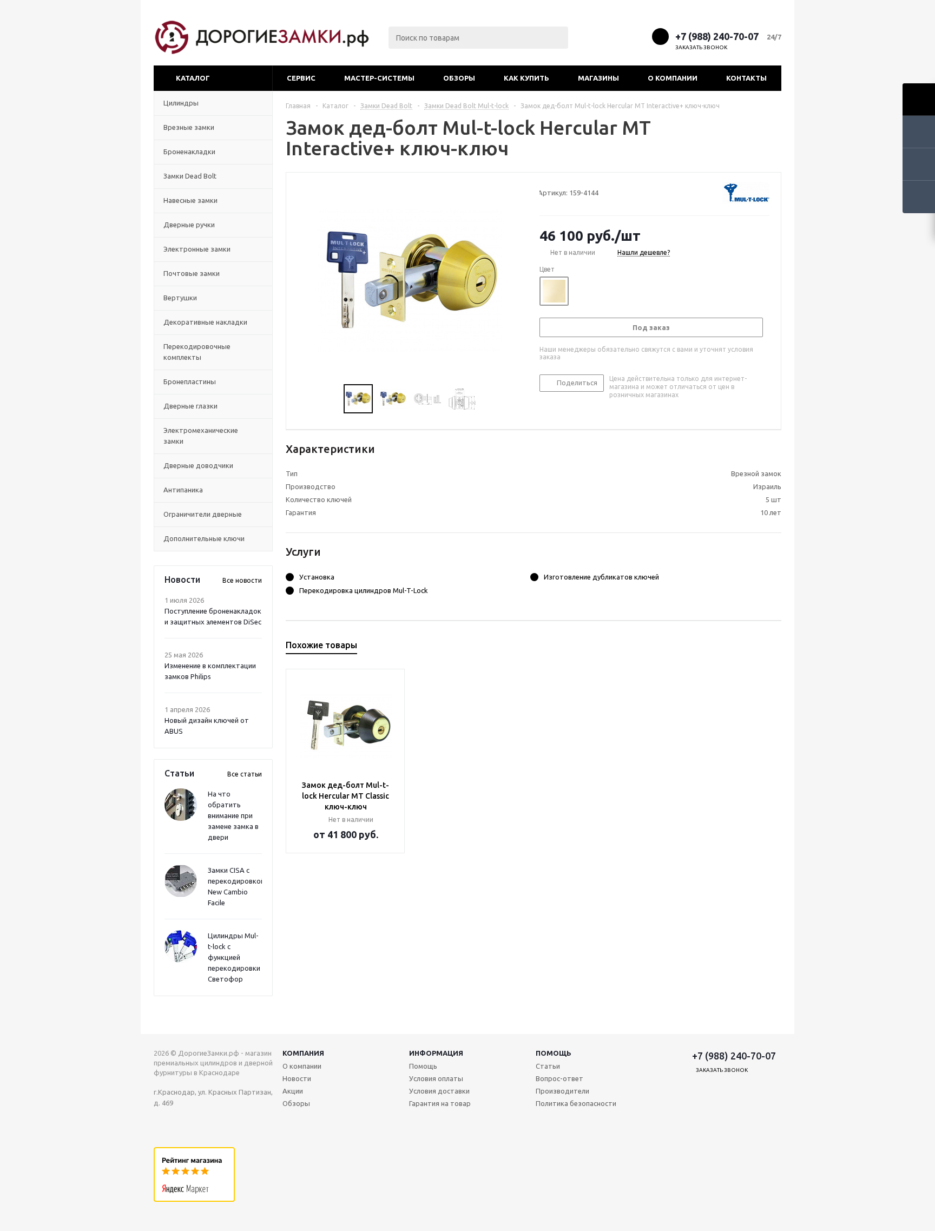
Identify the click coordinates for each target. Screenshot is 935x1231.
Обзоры (459, 78)
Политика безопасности (576, 1103)
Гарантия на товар (440, 1103)
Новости (296, 1078)
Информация (436, 1053)
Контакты (746, 78)
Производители (562, 1091)
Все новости (242, 580)
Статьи (548, 1066)
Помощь (553, 1053)
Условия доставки (439, 1091)
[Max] (599, 36)
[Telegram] (619, 36)
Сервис (301, 78)
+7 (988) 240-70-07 (717, 36)
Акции (292, 1091)
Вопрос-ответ (559, 1078)
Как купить (526, 78)
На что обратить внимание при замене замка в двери (233, 815)
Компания (303, 1053)
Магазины (598, 78)
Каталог (193, 78)
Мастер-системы (379, 78)
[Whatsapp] (639, 36)
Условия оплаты (436, 1078)
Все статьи (244, 774)
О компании (672, 78)
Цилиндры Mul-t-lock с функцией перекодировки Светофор (234, 957)
